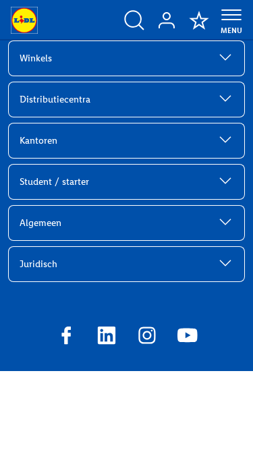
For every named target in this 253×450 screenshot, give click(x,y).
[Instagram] (147, 337)
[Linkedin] (106, 337)
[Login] (166, 20)
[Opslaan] (199, 20)
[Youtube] (187, 337)
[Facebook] (66, 337)
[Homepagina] (24, 20)
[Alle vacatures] (134, 20)
